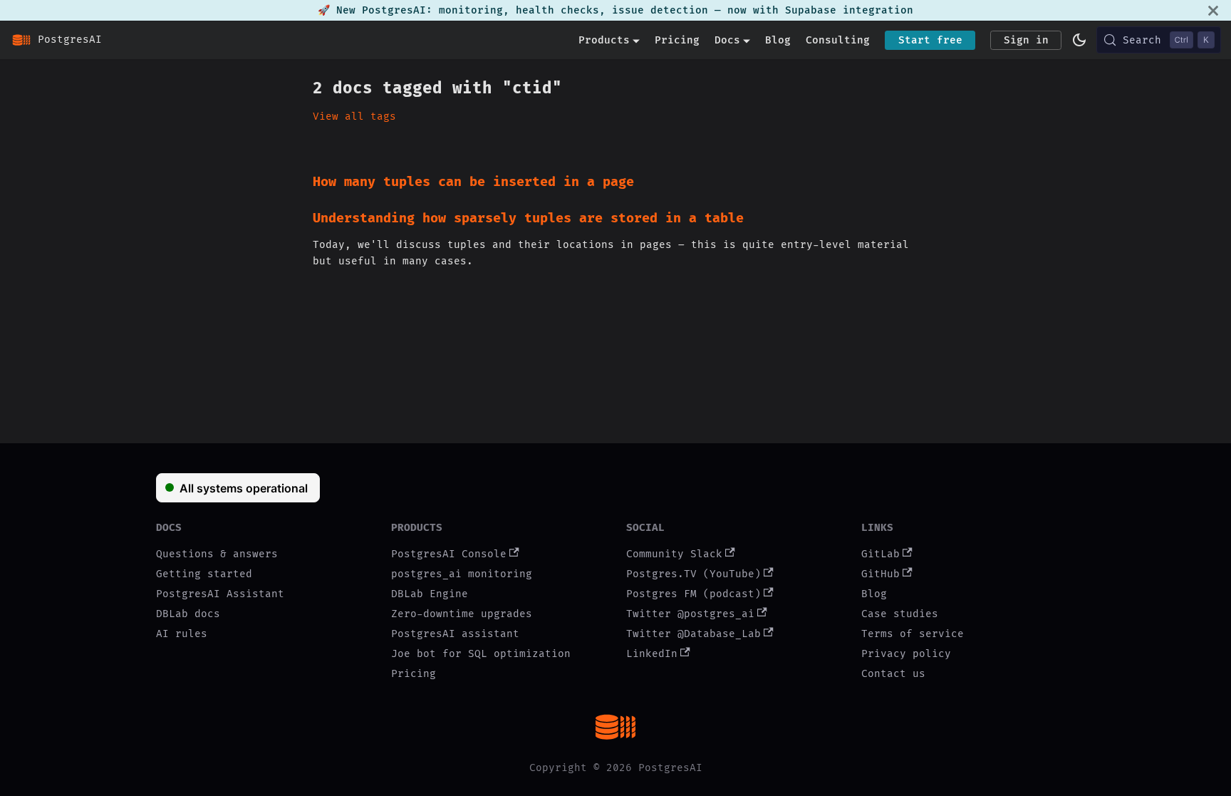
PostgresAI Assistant (220, 594)
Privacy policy (906, 654)
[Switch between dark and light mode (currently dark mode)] (1079, 40)
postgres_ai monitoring (461, 574)
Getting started (204, 574)
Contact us (893, 674)
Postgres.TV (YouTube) (693, 574)
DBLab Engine (429, 594)
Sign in (1026, 40)
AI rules (181, 634)
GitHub (880, 574)
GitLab (880, 554)
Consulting (838, 40)
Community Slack (674, 554)
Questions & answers (217, 554)
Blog (778, 40)
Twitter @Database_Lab (693, 634)
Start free (930, 40)
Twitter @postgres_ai (690, 614)
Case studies (899, 614)
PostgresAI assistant (455, 634)
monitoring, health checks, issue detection (573, 10)
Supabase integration (849, 10)
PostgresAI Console (449, 554)
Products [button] (604, 40)
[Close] (1213, 10)
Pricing (677, 40)
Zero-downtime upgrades (461, 614)
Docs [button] (727, 40)
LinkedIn (651, 654)
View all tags (354, 116)
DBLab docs (188, 614)
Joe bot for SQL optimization (481, 654)
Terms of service (912, 634)
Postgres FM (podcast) (693, 594)
